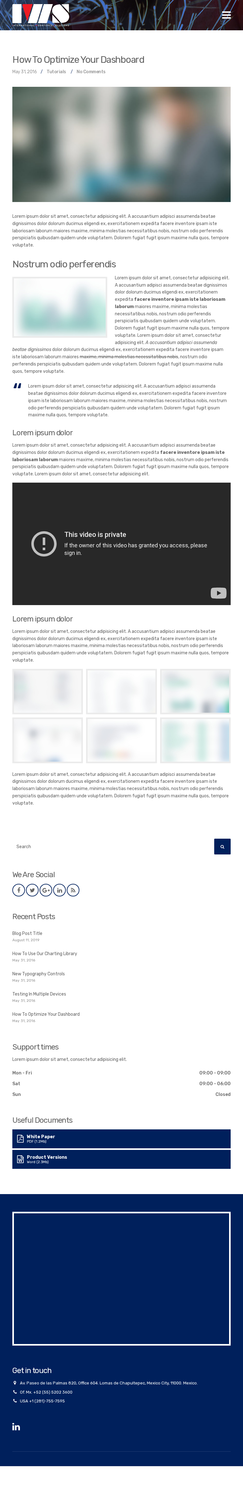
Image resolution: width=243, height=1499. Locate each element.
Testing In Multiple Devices (39, 994)
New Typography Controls (38, 974)
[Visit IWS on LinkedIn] (16, 1428)
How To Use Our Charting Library (44, 953)
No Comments (91, 71)
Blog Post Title (27, 933)
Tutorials (56, 71)
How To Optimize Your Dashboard (46, 1014)
